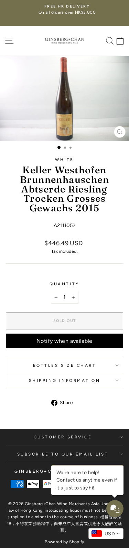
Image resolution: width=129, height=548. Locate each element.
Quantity (64, 284)
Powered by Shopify (64, 541)
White (64, 159)
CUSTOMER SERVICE (63, 437)
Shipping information (64, 380)
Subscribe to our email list (62, 454)
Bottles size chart (64, 365)
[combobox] (105, 533)
